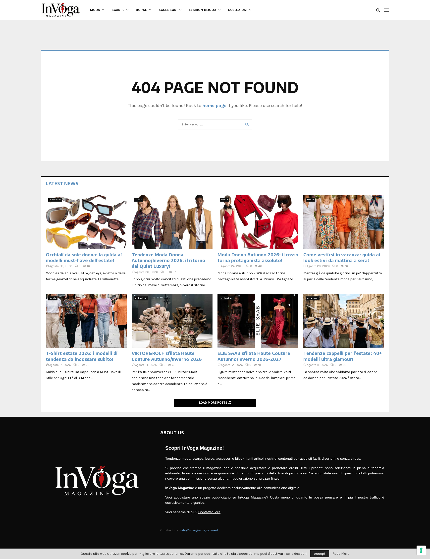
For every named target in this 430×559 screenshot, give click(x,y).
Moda (95, 10)
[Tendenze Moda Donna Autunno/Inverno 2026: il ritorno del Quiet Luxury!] (172, 222)
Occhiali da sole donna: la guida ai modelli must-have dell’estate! (84, 257)
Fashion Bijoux (202, 10)
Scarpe (117, 10)
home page (214, 105)
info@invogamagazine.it (199, 530)
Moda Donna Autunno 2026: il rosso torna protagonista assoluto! (257, 257)
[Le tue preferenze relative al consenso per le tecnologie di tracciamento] (421, 550)
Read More (340, 554)
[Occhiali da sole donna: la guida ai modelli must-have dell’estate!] (86, 222)
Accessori (168, 10)
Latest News (62, 183)
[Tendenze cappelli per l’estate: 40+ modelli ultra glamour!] (343, 321)
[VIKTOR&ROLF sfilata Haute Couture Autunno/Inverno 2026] (172, 321)
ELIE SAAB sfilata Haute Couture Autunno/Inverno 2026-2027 (253, 356)
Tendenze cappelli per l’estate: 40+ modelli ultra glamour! (342, 356)
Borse (141, 10)
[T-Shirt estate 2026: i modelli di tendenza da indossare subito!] (86, 321)
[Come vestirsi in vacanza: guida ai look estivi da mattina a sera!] (343, 222)
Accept (319, 554)
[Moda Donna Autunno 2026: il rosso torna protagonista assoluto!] (257, 222)
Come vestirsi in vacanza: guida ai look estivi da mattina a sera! (341, 257)
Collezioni (237, 10)
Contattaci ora (209, 512)
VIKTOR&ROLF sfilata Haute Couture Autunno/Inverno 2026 (167, 356)
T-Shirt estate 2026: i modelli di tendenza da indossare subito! (82, 356)
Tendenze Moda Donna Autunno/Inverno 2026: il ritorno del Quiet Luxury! (168, 260)
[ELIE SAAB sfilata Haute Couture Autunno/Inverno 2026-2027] (257, 321)
